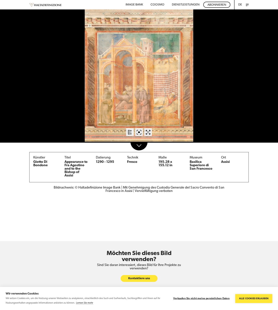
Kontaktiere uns (139, 278)
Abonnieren (216, 4)
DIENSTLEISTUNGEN (186, 4)
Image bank (134, 4)
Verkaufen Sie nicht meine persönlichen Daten (201, 298)
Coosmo (157, 4)
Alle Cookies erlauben (254, 298)
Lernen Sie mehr (84, 303)
